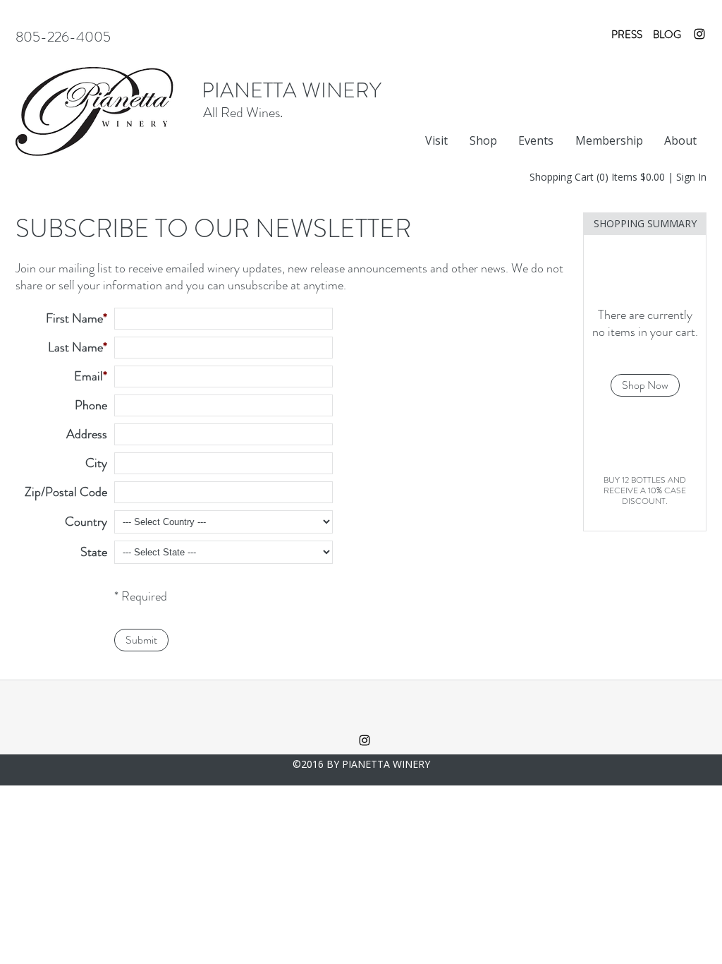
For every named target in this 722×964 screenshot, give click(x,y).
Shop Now (645, 385)
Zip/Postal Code (66, 492)
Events (535, 140)
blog (667, 35)
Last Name (75, 347)
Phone (91, 405)
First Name (74, 318)
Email (88, 376)
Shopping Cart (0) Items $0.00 (597, 176)
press (626, 35)
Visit (436, 140)
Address (86, 434)
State (93, 552)
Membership (609, 140)
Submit (141, 640)
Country (86, 521)
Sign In (691, 176)
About (680, 140)
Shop (483, 140)
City (96, 463)
